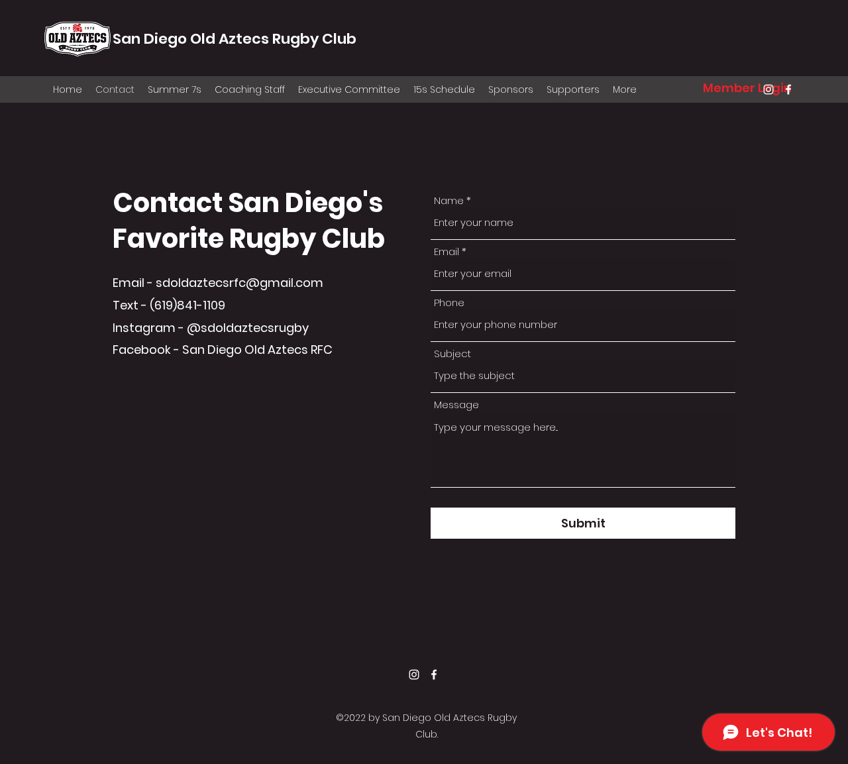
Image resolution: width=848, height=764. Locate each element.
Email (446, 251)
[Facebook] (788, 89)
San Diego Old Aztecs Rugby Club (234, 38)
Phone (449, 302)
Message (456, 404)
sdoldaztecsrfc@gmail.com (239, 282)
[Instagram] (768, 89)
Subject (452, 353)
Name (449, 200)
